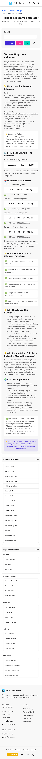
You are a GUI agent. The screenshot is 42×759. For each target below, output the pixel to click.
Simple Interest (7, 721)
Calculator (19, 3)
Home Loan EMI (8, 711)
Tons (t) (7, 32)
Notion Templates (8, 737)
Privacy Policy (28, 709)
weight (19, 11)
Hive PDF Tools (7, 734)
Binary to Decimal (8, 724)
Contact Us (27, 718)
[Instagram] (33, 755)
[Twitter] (22, 755)
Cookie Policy (28, 715)
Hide (37, 460)
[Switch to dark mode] (34, 3)
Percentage (6, 714)
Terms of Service (29, 712)
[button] (4, 3)
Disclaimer (27, 722)
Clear (19, 43)
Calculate (10, 43)
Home (4, 11)
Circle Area (6, 718)
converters (11, 11)
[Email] (28, 755)
